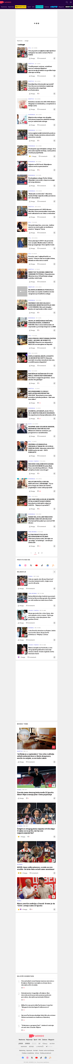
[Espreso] (27, 1043)
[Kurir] (21, 1043)
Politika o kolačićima (28, 1053)
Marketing (22, 1050)
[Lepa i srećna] (52, 1043)
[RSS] (53, 565)
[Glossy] (45, 1043)
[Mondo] (5, 2)
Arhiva (37, 1053)
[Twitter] (31, 565)
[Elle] (34, 1043)
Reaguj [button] (33, 58)
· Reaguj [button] (33, 156)
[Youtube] (36, 565)
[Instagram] (25, 565)
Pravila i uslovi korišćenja (46, 1050)
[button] (41, 58)
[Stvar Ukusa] (49, 1046)
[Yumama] (40, 1046)
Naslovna (19, 40)
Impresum (29, 1050)
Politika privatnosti (45, 1053)
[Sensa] (31, 1046)
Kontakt (35, 1050)
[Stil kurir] (39, 1043)
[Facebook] (20, 565)
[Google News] (47, 565)
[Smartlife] (24, 1046)
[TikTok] (42, 565)
